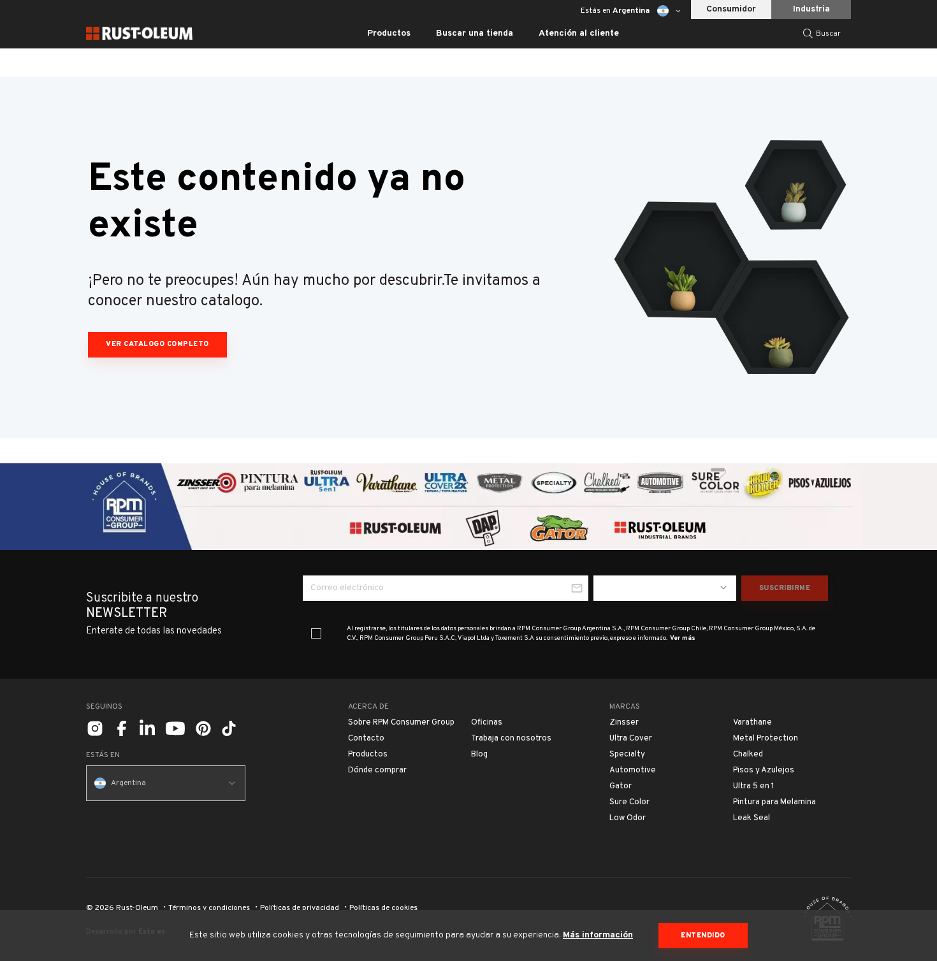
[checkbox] (316, 633)
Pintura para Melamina (774, 802)
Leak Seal (751, 818)
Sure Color (629, 802)
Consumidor (731, 9)
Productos (368, 754)
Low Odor (627, 818)
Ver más (682, 638)
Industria (811, 9)
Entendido (703, 935)
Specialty (627, 754)
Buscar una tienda (474, 33)
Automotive (632, 770)
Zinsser (624, 723)
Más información (598, 935)
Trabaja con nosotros (511, 738)
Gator (620, 786)
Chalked (748, 754)
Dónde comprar (377, 770)
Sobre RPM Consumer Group (401, 723)
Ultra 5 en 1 (753, 786)
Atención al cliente (579, 33)
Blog (479, 754)
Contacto (366, 738)
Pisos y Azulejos (763, 770)
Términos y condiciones (209, 908)
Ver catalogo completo (157, 344)
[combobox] (664, 588)
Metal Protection (765, 738)
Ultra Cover (630, 738)
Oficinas (486, 723)
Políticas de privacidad (299, 908)
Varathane (752, 723)
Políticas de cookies (383, 908)
